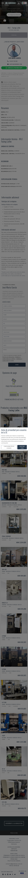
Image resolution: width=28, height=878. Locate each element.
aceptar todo (22, 447)
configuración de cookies (9, 447)
